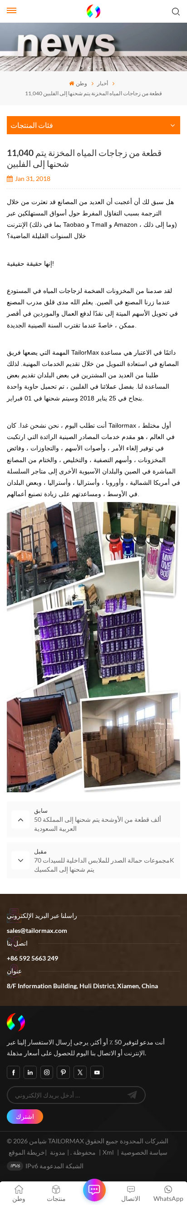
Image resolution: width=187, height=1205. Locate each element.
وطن (81, 83)
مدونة (57, 1152)
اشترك (25, 1116)
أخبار (102, 83)
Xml (108, 1152)
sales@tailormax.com (37, 930)
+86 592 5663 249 (32, 958)
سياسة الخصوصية (144, 1152)
